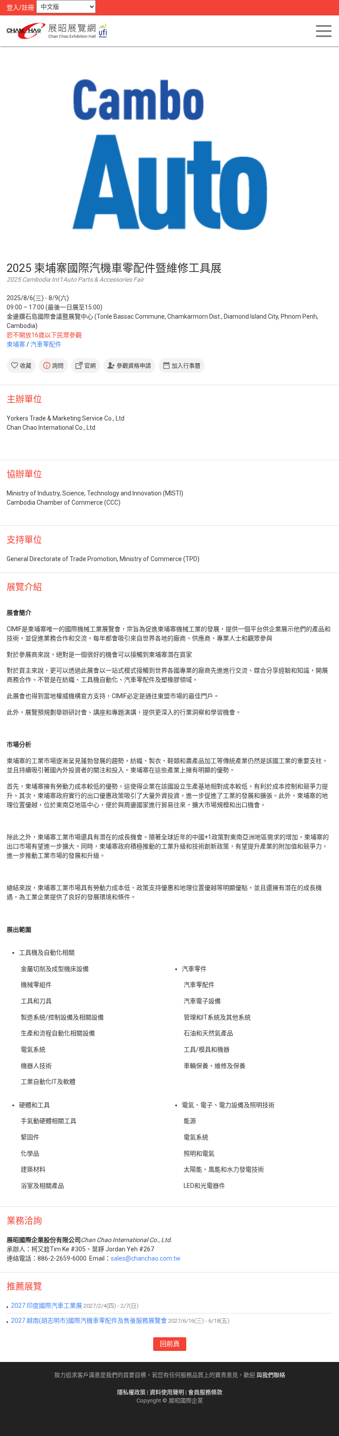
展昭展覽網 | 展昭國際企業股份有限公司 (60, 31)
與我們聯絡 (270, 1375)
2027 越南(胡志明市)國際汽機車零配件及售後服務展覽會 (89, 1320)
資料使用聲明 (167, 1392)
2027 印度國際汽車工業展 (46, 1305)
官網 (90, 365)
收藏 (25, 365)
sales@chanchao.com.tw (146, 1258)
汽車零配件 (45, 344)
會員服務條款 (205, 1392)
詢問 (58, 365)
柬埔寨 (16, 344)
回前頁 (170, 1344)
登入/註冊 (20, 7)
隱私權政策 (131, 1392)
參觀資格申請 (134, 365)
